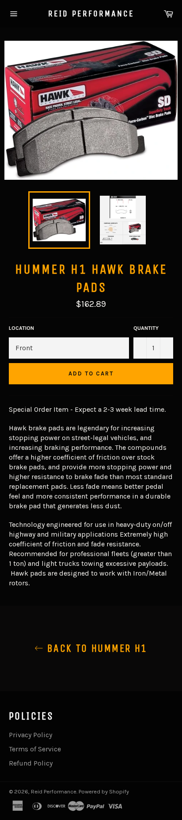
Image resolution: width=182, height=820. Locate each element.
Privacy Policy (30, 735)
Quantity (146, 328)
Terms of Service (35, 749)
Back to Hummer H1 (95, 648)
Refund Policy (31, 763)
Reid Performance (91, 13)
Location (21, 328)
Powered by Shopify (104, 791)
